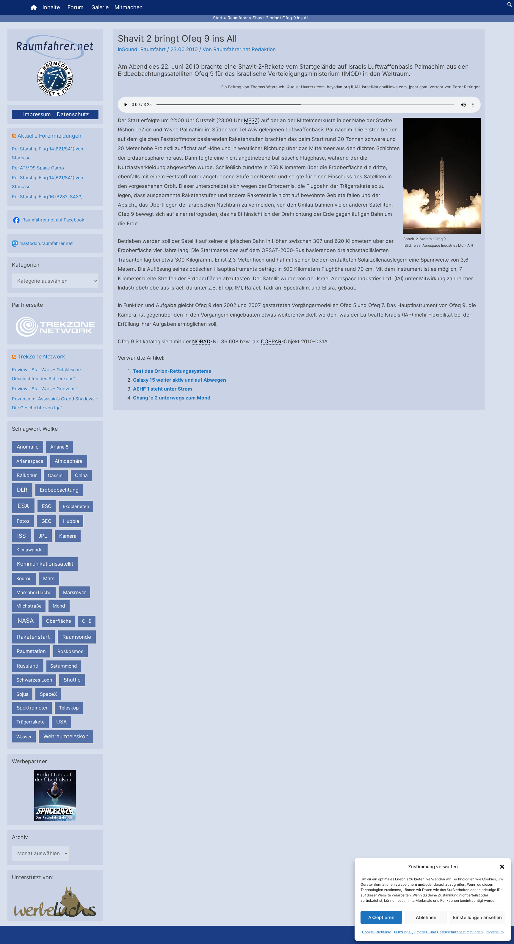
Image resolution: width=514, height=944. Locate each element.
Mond (59, 606)
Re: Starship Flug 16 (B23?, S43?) (47, 196)
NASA (26, 620)
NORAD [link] (201, 341)
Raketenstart (33, 637)
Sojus (22, 694)
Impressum (495, 932)
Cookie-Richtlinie (376, 932)
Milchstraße (29, 606)
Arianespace (29, 461)
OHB (87, 621)
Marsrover (74, 592)
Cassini (56, 475)
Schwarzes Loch (34, 680)
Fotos (23, 521)
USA (61, 722)
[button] (502, 867)
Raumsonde (76, 637)
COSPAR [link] (271, 341)
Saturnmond (63, 666)
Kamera (67, 536)
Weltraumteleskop (66, 736)
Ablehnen (426, 917)
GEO (46, 521)
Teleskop (69, 708)
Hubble (71, 521)
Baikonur (27, 475)
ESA (23, 505)
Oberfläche (58, 621)
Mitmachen (129, 7)
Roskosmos (70, 651)
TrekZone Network (41, 356)
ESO (46, 506)
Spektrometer (32, 708)
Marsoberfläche (33, 592)
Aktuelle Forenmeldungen (50, 136)
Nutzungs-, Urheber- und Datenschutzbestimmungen (438, 932)
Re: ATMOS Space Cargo (38, 168)
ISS (21, 535)
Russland (28, 666)
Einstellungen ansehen (477, 917)
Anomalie (28, 447)
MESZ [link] (251, 120)
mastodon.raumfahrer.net (46, 243)
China (81, 475)
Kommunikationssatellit (45, 564)
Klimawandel (30, 550)
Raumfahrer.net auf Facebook (53, 220)
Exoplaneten (76, 506)
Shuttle (72, 680)
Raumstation (31, 651)
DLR (22, 489)
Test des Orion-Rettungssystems (172, 371)
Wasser (24, 737)
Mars (49, 578)
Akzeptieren (381, 917)
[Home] (34, 7)
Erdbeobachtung (59, 490)
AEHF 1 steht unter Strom (162, 389)
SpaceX (48, 694)
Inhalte (51, 7)
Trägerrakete (30, 722)
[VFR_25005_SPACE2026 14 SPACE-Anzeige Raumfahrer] (55, 795)
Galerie (100, 7)
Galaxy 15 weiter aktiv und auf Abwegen (179, 380)
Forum (76, 7)
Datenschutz (73, 114)
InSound (127, 49)
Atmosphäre (69, 461)
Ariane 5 (59, 447)
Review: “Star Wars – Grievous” (44, 388)
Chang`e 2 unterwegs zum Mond (171, 398)
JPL (42, 536)
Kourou (24, 578)
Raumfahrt (153, 49)
